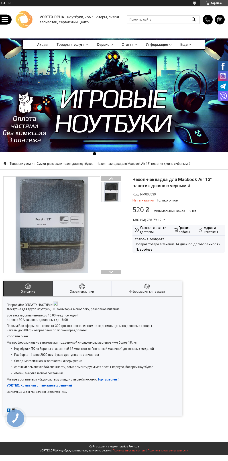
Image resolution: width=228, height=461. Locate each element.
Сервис (103, 44)
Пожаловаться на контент (129, 450)
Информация (157, 44)
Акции (42, 44)
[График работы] (220, 19)
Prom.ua (134, 446)
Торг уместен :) (108, 379)
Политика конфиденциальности (168, 450)
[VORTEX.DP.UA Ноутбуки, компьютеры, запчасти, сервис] (24, 19)
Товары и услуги (71, 44)
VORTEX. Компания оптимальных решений (39, 385)
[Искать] (193, 19)
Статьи (128, 44)
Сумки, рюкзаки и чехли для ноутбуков (65, 163)
